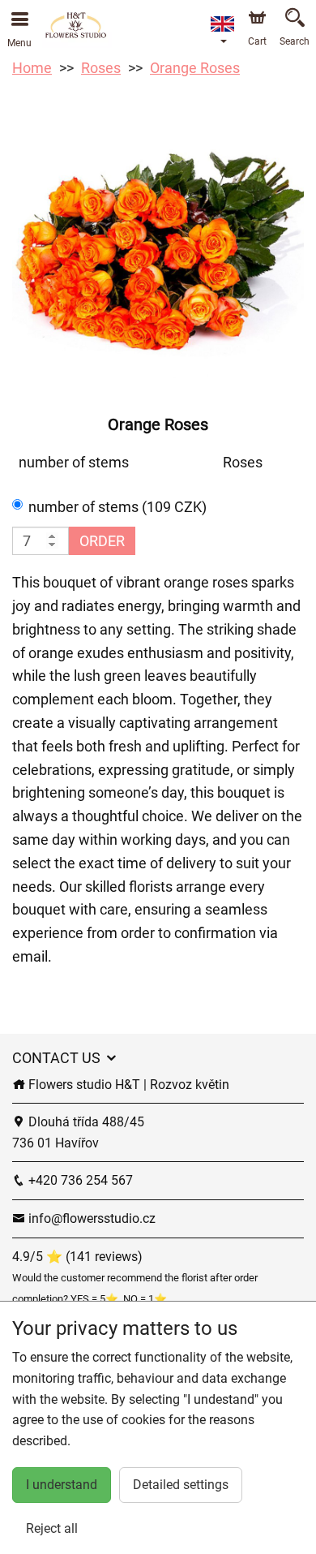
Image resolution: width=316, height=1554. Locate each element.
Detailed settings (180, 1484)
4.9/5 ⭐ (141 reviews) (77, 1256)
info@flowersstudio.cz (90, 1218)
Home (32, 67)
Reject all (52, 1528)
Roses (101, 67)
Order (102, 540)
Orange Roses (195, 67)
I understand (61, 1484)
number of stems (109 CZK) (117, 506)
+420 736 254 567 (79, 1180)
